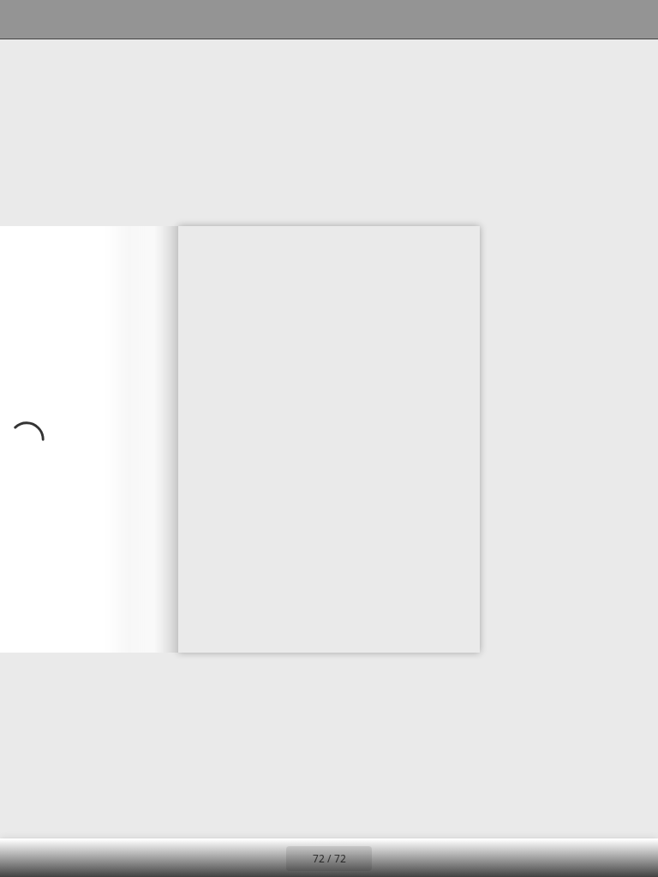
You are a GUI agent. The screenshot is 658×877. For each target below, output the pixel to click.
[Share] (595, 19)
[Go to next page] (89, 439)
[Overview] (63, 19)
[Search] (24, 19)
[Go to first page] (229, 858)
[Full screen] (633, 19)
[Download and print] (140, 19)
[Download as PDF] (101, 19)
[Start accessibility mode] (178, 19)
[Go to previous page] (267, 858)
